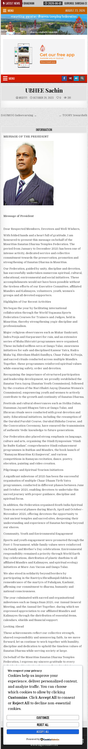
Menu (11, 10)
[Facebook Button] (64, 78)
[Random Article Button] (70, 78)
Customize (43, 717)
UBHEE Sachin (44, 90)
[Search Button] (82, 78)
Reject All (42, 724)
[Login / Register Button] (76, 78)
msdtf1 (23, 97)
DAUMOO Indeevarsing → (19, 115)
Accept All (43, 731)
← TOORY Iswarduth (73, 115)
